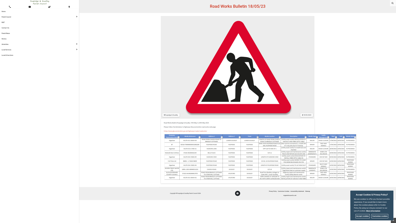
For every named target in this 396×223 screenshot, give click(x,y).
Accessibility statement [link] (297, 191)
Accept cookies (362, 216)
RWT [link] (3, 22)
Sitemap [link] (307, 191)
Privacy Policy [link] (273, 191)
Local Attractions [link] (7, 55)
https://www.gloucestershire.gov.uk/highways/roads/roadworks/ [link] (185, 131)
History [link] (4, 39)
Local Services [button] (6, 50)
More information (373, 211)
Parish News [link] (6, 33)
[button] (393, 3)
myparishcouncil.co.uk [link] (289, 195)
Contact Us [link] (5, 28)
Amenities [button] (5, 44)
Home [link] (4, 11)
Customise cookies (379, 216)
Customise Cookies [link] (283, 191)
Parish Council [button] (6, 17)
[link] (393, 3)
